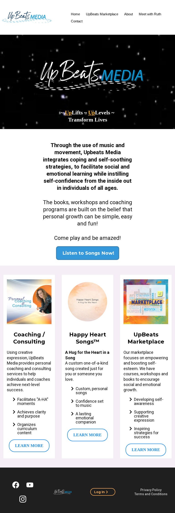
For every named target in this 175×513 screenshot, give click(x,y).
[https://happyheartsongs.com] (87, 301)
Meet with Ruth (150, 14)
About (128, 14)
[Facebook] (16, 485)
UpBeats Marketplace (102, 14)
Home (75, 14)
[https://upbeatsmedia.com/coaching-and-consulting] (29, 301)
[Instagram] (23, 499)
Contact (76, 21)
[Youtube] (30, 485)
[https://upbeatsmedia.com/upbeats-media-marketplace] (146, 301)
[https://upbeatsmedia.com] (26, 17)
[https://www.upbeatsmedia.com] (62, 492)
